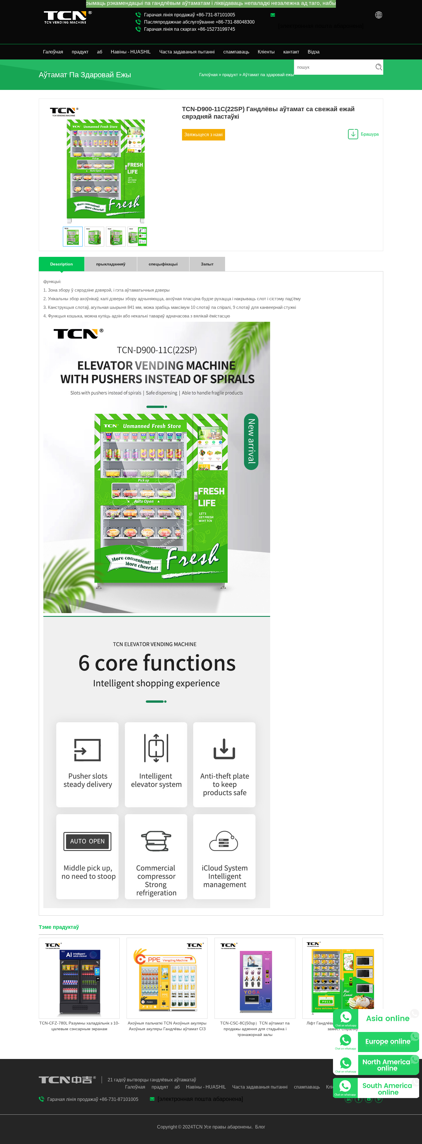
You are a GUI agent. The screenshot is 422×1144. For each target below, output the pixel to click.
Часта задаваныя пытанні (187, 51)
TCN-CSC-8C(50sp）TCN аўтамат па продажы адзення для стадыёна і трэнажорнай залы (255, 1029)
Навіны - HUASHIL (131, 51)
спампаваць (236, 51)
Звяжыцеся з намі (203, 134)
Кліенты (266, 51)
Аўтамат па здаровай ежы (268, 74)
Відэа (314, 51)
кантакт (291, 51)
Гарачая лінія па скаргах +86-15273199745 (189, 29)
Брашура (370, 134)
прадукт (80, 51)
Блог (259, 1126)
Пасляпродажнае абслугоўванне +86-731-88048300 (199, 22)
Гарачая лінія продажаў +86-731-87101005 (189, 14)
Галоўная (53, 51)
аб (99, 51)
